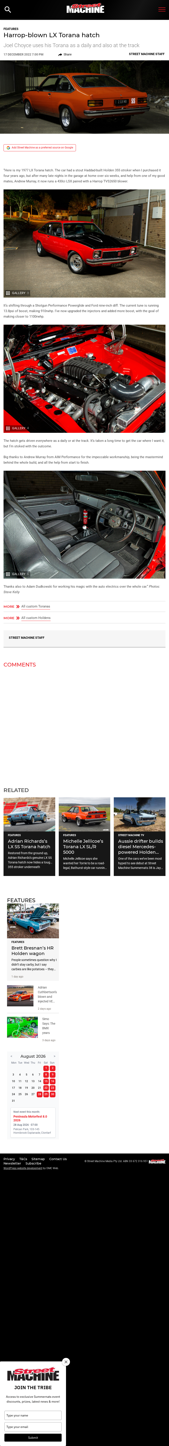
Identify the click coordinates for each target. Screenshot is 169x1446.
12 (26, 1081)
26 (26, 1094)
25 (20, 1094)
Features (11, 29)
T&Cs (23, 1159)
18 (20, 1087)
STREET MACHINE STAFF (26, 637)
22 (46, 1087)
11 (20, 1081)
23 (52, 1087)
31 (13, 1100)
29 (46, 1094)
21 (39, 1087)
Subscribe (33, 1163)
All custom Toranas (35, 606)
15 (46, 1081)
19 (26, 1087)
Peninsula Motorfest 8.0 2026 (30, 1118)
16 (52, 1081)
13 (33, 1081)
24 (13, 1094)
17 (13, 1087)
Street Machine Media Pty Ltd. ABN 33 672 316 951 (117, 1161)
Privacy (10, 1159)
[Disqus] (84, 725)
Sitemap (38, 1159)
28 (39, 1094)
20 (33, 1087)
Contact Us (58, 1159)
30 (52, 1094)
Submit (33, 1438)
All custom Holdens (36, 618)
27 (33, 1094)
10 (13, 1081)
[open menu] (161, 9)
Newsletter (13, 1163)
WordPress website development (23, 1168)
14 (39, 1081)
